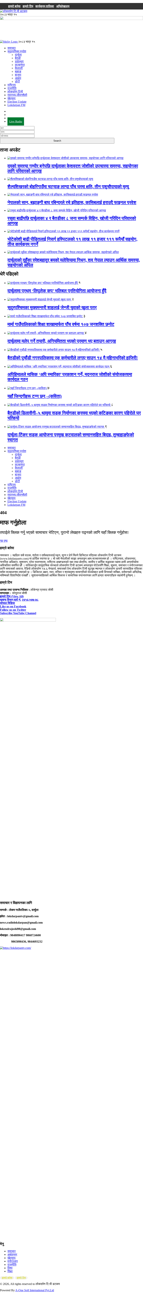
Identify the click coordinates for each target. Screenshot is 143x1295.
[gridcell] (71, 742)
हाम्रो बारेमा (14, 6)
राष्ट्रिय (11, 84)
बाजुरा (18, 74)
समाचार (11, 48)
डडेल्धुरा (19, 61)
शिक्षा (10, 1271)
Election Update (16, 101)
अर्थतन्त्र (12, 1254)
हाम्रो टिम (28, 6)
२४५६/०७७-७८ (30, 599)
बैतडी (18, 58)
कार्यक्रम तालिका (44, 6)
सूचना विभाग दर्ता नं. (10, 599)
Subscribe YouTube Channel (18, 613)
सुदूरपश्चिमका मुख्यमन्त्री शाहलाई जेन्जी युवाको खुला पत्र (52, 307)
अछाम (18, 78)
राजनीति (11, 88)
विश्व (9, 1267)
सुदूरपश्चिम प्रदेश (16, 51)
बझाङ (18, 71)
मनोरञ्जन (12, 1261)
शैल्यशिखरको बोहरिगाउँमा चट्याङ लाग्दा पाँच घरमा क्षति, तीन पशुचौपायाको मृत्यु (68, 186)
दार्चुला (18, 54)
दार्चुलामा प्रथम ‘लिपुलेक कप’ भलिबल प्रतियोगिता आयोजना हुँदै (56, 290)
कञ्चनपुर (20, 64)
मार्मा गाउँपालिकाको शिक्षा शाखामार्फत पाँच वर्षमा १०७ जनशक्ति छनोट (60, 324)
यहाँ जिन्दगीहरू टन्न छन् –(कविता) (34, 396)
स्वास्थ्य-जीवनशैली (17, 94)
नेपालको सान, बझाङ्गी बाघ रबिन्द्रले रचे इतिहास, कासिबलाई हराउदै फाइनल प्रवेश (71, 202)
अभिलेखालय (62, 6)
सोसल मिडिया (7, 603)
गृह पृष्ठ (4, 540)
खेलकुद (11, 98)
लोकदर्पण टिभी (15, 91)
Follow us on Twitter (13, 609)
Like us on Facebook (13, 606)
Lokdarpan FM (16, 105)
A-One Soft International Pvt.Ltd (34, 1290)
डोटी (17, 81)
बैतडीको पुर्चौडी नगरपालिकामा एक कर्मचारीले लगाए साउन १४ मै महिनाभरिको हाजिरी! (72, 357)
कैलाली (19, 68)
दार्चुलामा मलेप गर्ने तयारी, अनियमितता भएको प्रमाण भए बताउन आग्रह (61, 341)
